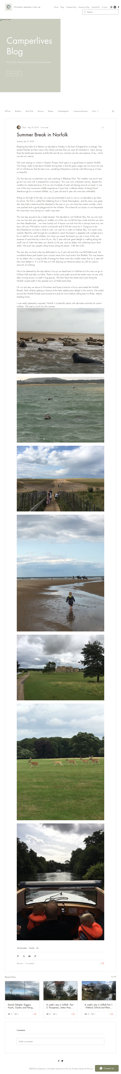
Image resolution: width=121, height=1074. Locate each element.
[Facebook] (118, 7)
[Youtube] (115, 7)
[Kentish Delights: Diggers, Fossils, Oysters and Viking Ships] (22, 990)
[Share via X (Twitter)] (24, 956)
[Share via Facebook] (18, 956)
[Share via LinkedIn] (29, 956)
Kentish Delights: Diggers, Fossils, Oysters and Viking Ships (20, 1006)
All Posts (7, 111)
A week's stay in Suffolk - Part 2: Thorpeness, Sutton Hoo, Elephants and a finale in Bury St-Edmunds (60, 1006)
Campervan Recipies (80, 111)
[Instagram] (111, 7)
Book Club (29, 111)
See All (113, 977)
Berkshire (18, 111)
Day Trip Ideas (22, 948)
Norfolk (31, 948)
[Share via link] (35, 956)
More (94, 111)
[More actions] (102, 127)
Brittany (50, 111)
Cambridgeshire (63, 111)
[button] (113, 111)
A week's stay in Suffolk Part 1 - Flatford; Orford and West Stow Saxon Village (98, 1006)
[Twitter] (62, 1061)
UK (37, 948)
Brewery (40, 111)
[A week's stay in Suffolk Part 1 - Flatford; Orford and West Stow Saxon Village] (99, 990)
